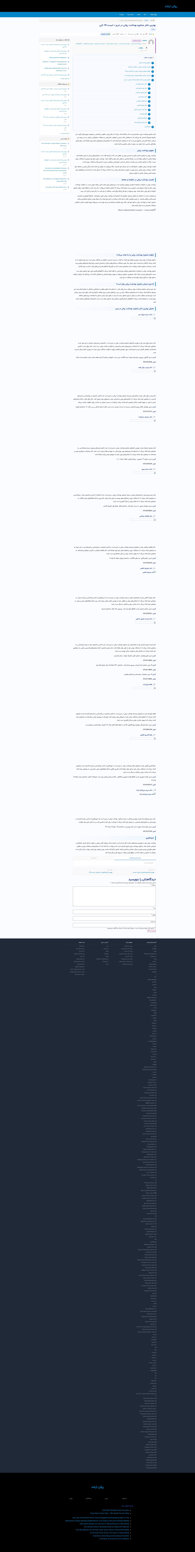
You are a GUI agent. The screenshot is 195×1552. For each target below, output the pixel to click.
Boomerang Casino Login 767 (148, 1414)
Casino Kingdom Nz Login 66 (148, 1190)
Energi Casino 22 (151, 1144)
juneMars (153, 1340)
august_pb (153, 1049)
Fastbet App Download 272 (149, 1206)
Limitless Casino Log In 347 (149, 1198)
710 (155, 1216)
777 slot (82, 956)
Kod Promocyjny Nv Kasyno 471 (147, 1411)
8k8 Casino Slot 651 (151, 1131)
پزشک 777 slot (129, 956)
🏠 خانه (152, 20)
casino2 (154, 1352)
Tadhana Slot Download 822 (148, 1317)
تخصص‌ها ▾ (130, 15)
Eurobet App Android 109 (149, 1219)
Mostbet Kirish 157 (151, 1201)
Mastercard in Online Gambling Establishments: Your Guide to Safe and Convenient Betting (97, 1521)
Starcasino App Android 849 (148, 1111)
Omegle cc (153, 956)
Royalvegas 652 (152, 1434)
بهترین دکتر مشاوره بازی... (99, 44)
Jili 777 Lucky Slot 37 (150, 1139)
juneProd (153, 1389)
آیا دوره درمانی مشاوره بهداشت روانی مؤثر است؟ (137, 75)
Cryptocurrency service (150, 1067)
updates (154, 972)
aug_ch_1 (153, 1301)
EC (155, 1376)
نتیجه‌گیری (147, 127)
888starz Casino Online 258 (149, 1270)
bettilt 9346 (153, 1371)
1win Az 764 (153, 1439)
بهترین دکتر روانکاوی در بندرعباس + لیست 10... (100, 872)
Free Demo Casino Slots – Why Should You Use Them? (109, 1513)
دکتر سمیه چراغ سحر (141, 84)
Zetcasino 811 (152, 1237)
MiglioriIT (153, 1381)
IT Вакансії (153, 1010)
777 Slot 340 (153, 1178)
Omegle (154, 949)
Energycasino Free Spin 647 (148, 1152)
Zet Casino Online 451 (150, 1437)
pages (154, 1046)
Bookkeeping (152, 964)
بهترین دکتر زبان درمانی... (135, 44)
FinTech (154, 982)
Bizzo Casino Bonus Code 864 (148, 1311)
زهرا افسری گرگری (142, 118)
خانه (145, 15)
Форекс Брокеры (152, 980)
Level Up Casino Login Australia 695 (146, 1106)
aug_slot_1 (153, 1059)
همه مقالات (105, 949)
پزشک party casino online (125, 962)
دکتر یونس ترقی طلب (141, 88)
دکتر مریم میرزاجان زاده (140, 122)
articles (154, 1044)
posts (154, 992)
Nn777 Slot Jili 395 (151, 1463)
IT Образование (152, 1041)
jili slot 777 (81, 951)
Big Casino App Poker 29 (149, 1421)
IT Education (153, 1036)
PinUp (154, 1335)
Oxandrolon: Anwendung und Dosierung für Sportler (111, 1536)
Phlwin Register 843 (151, 1460)
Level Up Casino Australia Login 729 (146, 1100)
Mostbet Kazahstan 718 (150, 1244)
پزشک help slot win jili (126, 949)
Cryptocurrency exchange (149, 1070)
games (154, 985)
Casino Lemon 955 (151, 1429)
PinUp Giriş (153, 1383)
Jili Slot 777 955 (152, 1085)
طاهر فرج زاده (143, 114)
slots (155, 987)
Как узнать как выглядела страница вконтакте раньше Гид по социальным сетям (55, 170)
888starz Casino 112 (151, 1103)
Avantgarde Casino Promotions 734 (146, 1167)
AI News (154, 1026)
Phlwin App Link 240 (151, 1165)
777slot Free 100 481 (151, 1465)
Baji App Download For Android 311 (146, 1160)
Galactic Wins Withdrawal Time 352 (146, 1260)
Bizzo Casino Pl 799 (151, 1224)
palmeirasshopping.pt (150, 1281)
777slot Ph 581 (152, 1391)
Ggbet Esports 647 (151, 1188)
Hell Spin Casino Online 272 (148, 1118)
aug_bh (154, 1039)
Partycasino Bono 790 (150, 1447)
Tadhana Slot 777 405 (150, 1234)
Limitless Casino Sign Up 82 (148, 1108)
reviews (154, 995)
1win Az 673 (153, 1211)
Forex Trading (152, 969)
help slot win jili (80, 949)
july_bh (154, 1360)
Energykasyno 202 (151, 1147)
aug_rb (154, 1306)
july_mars (153, 1345)
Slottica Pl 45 (152, 1319)
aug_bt (154, 1054)
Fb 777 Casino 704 (151, 1172)
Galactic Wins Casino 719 (149, 1162)
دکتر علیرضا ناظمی (142, 105)
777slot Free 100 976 (151, 1252)
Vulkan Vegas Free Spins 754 (148, 1432)
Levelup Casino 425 (151, 1468)
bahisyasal (153, 1296)
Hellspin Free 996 (151, 1247)
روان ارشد (171, 6)
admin (150, 34)
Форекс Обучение (151, 998)
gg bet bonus (80, 964)
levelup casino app (79, 954)
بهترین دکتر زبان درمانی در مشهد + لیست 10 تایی (54, 75)
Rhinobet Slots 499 (151, 1113)
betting (154, 1028)
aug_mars (153, 1052)
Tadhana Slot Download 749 (148, 1142)
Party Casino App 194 (150, 1268)
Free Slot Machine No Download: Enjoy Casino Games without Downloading (102, 1530)
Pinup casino (152, 1363)
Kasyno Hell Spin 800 (150, 1322)
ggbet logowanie (79, 967)
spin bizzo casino (79, 974)
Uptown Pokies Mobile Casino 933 (147, 1250)
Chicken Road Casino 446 (149, 1208)
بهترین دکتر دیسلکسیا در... (124, 44)
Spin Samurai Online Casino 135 (147, 1275)
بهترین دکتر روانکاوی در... (87, 44)
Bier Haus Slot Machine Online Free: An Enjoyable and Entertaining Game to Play (101, 1518)
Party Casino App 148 (150, 1283)
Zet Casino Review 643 (150, 1124)
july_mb (154, 1034)
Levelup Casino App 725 (150, 1121)
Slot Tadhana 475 (151, 1090)
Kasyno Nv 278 (152, 1273)
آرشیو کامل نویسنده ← (64, 133)
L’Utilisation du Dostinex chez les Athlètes (114, 1539)
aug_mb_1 (153, 1057)
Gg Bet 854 (153, 1136)
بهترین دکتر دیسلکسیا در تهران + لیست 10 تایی (54, 95)
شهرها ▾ (121, 15)
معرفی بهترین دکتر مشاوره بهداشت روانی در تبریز (137, 80)
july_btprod (153, 1368)
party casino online (79, 962)
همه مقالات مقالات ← (64, 79)
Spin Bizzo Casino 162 (150, 1403)
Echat (154, 1021)
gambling (153, 1003)
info (155, 977)
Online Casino (152, 967)
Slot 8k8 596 (153, 1242)
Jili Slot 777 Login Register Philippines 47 (146, 1395)
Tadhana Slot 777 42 (151, 1185)
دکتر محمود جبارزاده (141, 93)
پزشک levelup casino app (125, 954)
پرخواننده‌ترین (93, 858)
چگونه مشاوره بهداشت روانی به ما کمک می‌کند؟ (137, 71)
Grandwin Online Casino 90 (149, 1265)
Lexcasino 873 (152, 1455)
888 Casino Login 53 (151, 1193)
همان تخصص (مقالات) (135, 858)
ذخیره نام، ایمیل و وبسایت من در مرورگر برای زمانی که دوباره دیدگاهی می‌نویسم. (130, 928)
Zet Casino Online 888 (150, 1450)
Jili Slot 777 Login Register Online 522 (146, 1327)
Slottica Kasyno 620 (151, 1445)
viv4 (155, 1347)
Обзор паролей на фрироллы (58, 58)
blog (155, 959)
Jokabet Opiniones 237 (150, 1291)
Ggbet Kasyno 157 (151, 1154)
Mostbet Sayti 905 (151, 1419)
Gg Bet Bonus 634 (151, 1458)
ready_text (153, 1227)
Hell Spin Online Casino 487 (148, 1286)
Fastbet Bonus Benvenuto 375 (148, 1221)
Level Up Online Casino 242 (149, 1196)
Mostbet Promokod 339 (150, 1157)
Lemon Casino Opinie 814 (149, 1134)
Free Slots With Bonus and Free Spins (115, 1510)
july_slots (154, 1342)
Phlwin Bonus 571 (151, 1314)
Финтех (154, 990)
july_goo (154, 1337)
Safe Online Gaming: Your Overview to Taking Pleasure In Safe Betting (104, 1524)
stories (154, 1031)
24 (155, 1180)
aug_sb (154, 1293)
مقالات (138, 15)
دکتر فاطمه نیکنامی (141, 101)
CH (155, 1378)
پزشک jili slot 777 (128, 951)
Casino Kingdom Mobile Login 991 (147, 1332)
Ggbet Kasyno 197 (151, 1232)
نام (154, 908)
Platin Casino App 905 (150, 1257)
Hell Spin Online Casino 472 (148, 1175)
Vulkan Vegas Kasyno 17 (149, 1149)
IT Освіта (154, 1075)
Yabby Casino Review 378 (149, 1416)
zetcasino (81, 946)
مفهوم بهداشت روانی (144, 63)
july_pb (154, 1386)
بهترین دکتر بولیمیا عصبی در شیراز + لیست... (143, 872)
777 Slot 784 (153, 1324)
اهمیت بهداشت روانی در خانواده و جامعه (139, 67)
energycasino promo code (77, 972)
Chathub (154, 1023)
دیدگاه (153, 885)
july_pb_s (154, 1358)
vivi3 (155, 1350)
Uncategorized (152, 1080)
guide (154, 1062)
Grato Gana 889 (152, 1442)
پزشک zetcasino (128, 946)
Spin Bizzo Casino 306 (150, 1183)
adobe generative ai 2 (150, 1229)
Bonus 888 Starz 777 (151, 1309)
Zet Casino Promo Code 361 (148, 1262)
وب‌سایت (153, 921)
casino (154, 962)
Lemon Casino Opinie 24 (149, 1278)
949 (155, 1239)
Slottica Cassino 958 (151, 1452)
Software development (150, 954)
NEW (155, 1013)
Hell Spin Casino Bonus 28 (149, 1329)
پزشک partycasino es (127, 959)
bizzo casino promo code (77, 969)
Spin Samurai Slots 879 (150, 1203)
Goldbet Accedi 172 (151, 1129)
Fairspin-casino (152, 1082)
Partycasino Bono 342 (150, 1255)
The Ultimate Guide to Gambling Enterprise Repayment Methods (106, 1527)
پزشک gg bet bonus (127, 964)
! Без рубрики (153, 1000)
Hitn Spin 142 (152, 1095)
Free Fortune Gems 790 (150, 1126)
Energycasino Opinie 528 (149, 1427)
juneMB (154, 1064)
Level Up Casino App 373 (149, 1088)
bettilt (154, 1304)
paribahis (153, 1015)
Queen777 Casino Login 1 (149, 1409)
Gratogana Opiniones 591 (149, 1116)
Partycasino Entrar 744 (150, 1093)
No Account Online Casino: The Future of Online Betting (109, 1533)
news (155, 951)
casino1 (154, 1355)
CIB (155, 1373)
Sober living (153, 1005)
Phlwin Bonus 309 (151, 1214)
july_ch (154, 1365)
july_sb (154, 1072)
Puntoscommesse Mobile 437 (148, 1406)
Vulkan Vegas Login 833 (149, 1424)
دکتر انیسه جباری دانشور (140, 110)
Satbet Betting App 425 (150, 1401)
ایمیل (154, 915)
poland (154, 1077)
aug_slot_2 (153, 1298)
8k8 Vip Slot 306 (152, 1288)
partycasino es (80, 959)
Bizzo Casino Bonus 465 (150, 1398)
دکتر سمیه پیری (142, 97)
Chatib (154, 1018)
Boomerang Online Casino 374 (148, 1098)
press (154, 1008)
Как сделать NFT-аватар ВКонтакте (56, 187)
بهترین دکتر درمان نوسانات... (111, 44)
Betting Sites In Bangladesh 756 (147, 1170)
